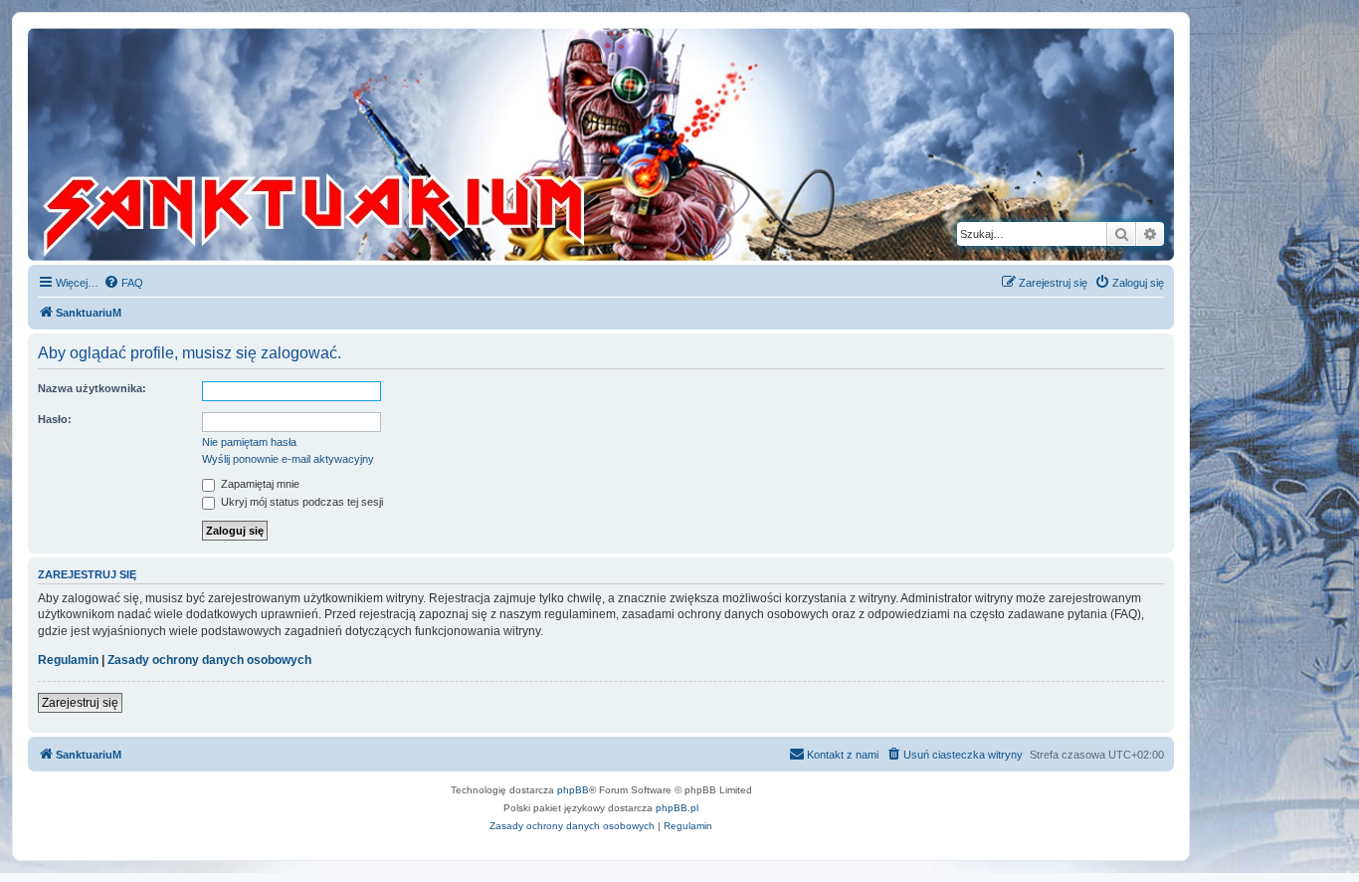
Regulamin (68, 660)
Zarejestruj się (80, 703)
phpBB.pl (677, 807)
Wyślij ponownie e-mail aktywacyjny (288, 459)
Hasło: (55, 419)
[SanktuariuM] (407, 144)
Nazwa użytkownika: (92, 388)
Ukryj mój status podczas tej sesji (300, 502)
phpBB (573, 789)
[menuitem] (123, 283)
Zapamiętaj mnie (258, 484)
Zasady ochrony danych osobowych (209, 660)
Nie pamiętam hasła (249, 442)
